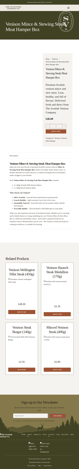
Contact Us (51, 435)
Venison (55, 59)
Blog (45, 434)
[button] (21, 312)
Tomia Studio (46, 462)
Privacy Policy (32, 465)
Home (24, 434)
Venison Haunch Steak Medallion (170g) (57, 272)
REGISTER (58, 416)
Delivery (65, 434)
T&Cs (39, 465)
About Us (29, 435)
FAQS (58, 434)
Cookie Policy (47, 465)
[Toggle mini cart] (72, 7)
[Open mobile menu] (68, 8)
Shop (47, 59)
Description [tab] (14, 156)
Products (37, 434)
